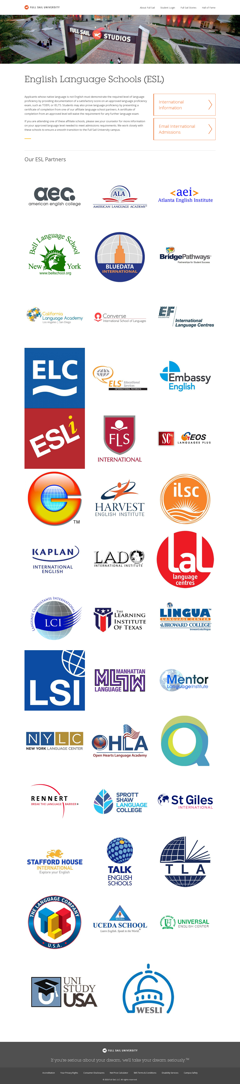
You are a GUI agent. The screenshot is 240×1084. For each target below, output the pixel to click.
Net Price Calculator (119, 1072)
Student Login (167, 7)
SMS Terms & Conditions (145, 1072)
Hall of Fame (209, 7)
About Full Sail (147, 7)
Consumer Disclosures (93, 1072)
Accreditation (48, 1072)
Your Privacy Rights (69, 1072)
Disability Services (170, 1072)
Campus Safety (191, 1072)
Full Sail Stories (188, 7)
